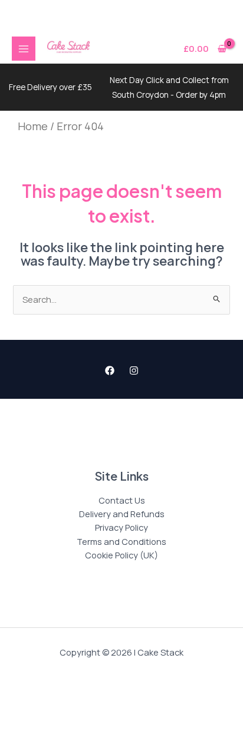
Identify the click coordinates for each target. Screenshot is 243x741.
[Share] (104, 711)
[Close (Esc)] (146, 711)
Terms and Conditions (121, 541)
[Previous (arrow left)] (20, 731)
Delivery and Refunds (122, 514)
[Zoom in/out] (20, 711)
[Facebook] (109, 370)
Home (33, 126)
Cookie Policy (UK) (121, 555)
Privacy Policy (121, 527)
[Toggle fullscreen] (62, 711)
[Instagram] (134, 370)
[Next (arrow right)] (62, 731)
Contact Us (121, 500)
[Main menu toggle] (23, 48)
